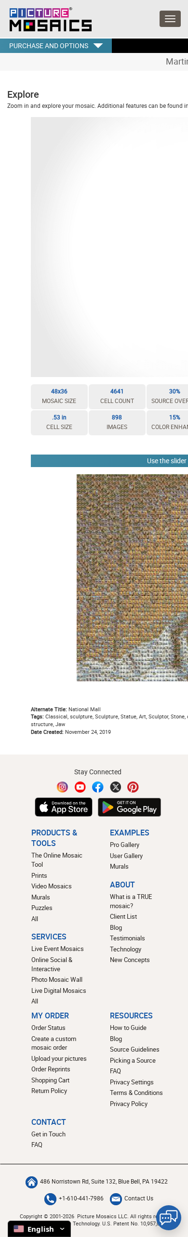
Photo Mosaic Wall (56, 979)
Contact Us (138, 1198)
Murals (40, 897)
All (34, 918)
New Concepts (130, 959)
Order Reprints (50, 1069)
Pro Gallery (124, 844)
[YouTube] (80, 787)
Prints (39, 875)
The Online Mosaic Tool (56, 860)
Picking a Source (133, 1060)
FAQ (115, 1071)
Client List (123, 916)
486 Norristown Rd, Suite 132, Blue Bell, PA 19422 (104, 1181)
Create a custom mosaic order (53, 1043)
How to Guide (128, 1027)
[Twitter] (115, 787)
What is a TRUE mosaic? (131, 901)
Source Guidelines (135, 1049)
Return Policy (49, 1090)
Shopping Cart (50, 1080)
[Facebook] (98, 787)
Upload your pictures (59, 1058)
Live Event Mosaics (57, 948)
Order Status (48, 1027)
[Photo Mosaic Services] (46, 16)
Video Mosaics (51, 886)
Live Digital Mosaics (58, 990)
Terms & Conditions (136, 1092)
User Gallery (126, 855)
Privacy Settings (132, 1082)
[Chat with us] (168, 1217)
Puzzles (42, 907)
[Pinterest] (133, 787)
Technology (125, 949)
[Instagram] (62, 787)
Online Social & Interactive (51, 964)
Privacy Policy (129, 1103)
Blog (116, 927)
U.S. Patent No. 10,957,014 (133, 1223)
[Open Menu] (170, 19)
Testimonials (127, 938)
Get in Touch (48, 1134)
